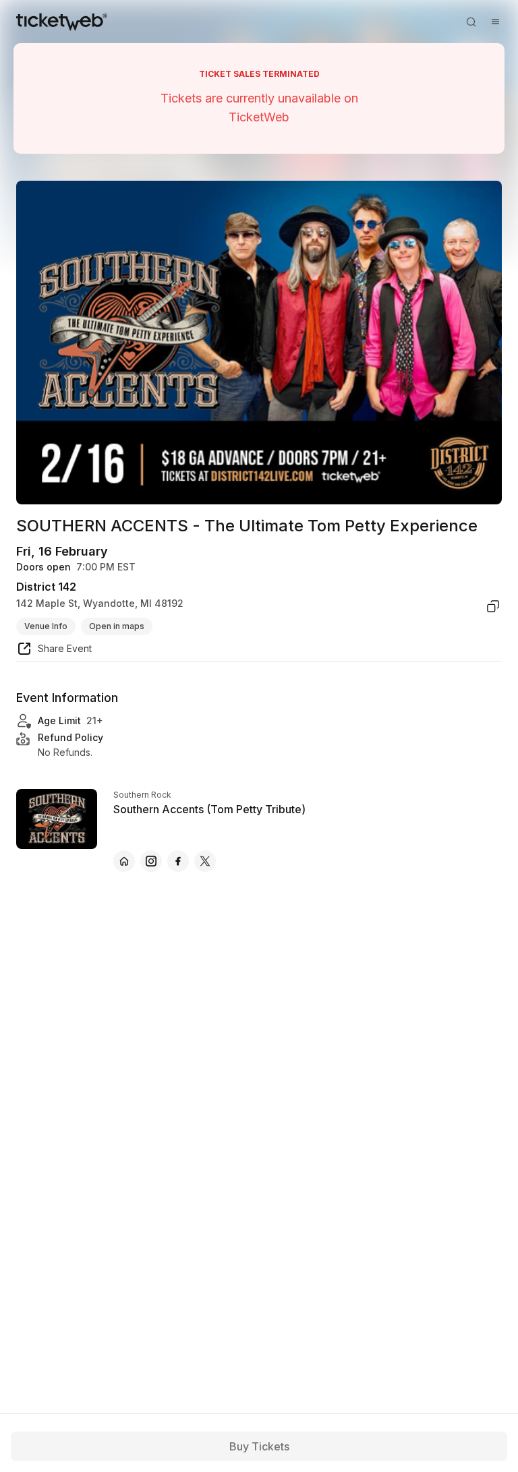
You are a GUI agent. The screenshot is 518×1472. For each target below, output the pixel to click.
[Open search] (471, 21)
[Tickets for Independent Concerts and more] (61, 21)
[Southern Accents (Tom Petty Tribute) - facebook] (178, 861)
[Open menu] (495, 21)
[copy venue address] (493, 606)
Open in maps (116, 626)
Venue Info (45, 626)
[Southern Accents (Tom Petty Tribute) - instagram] (151, 861)
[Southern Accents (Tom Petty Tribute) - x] (205, 861)
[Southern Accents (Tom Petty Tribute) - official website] (124, 861)
